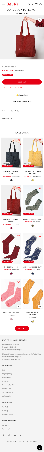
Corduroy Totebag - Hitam (11, 172)
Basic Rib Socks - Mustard (32, 314)
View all (22, 328)
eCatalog (5, 411)
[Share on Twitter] (12, 111)
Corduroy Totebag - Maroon (11, 220)
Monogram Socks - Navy (33, 267)
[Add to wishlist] (18, 140)
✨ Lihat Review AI (22, 95)
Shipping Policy (7, 374)
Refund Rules (6, 389)
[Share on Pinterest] (15, 111)
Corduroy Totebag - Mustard (33, 172)
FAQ (3, 370)
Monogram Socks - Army (33, 219)
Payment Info (6, 377)
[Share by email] (18, 111)
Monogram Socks (11, 267)
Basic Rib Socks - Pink (11, 312)
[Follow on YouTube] (15, 435)
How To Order (6, 407)
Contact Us (5, 425)
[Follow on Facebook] (3, 435)
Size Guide (5, 381)
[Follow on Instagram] (9, 435)
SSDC (25, 447)
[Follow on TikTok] (21, 435)
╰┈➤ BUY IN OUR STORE (22, 102)
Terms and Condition (8, 385)
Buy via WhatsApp (8, 414)
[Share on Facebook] (9, 111)
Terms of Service (7, 392)
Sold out (22, 82)
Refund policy (6, 396)
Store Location (6, 429)
